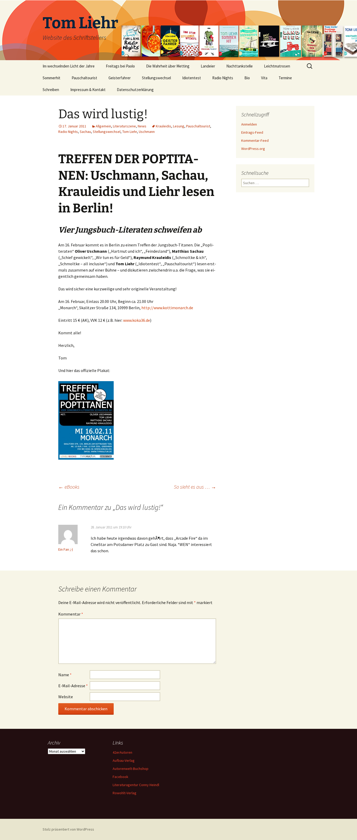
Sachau (85, 131)
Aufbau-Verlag (124, 760)
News (142, 126)
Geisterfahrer (119, 77)
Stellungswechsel (156, 77)
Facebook (120, 776)
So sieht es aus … (195, 486)
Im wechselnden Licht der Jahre (69, 66)
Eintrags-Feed (252, 132)
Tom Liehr (129, 131)
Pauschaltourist (84, 77)
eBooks (68, 486)
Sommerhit (51, 77)
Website (65, 696)
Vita (264, 77)
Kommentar (70, 614)
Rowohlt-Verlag (124, 793)
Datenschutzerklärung (135, 89)
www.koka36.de (136, 320)
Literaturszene (124, 126)
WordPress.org (253, 148)
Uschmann (147, 131)
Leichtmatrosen (277, 66)
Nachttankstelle (239, 66)
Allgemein (103, 126)
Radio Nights (222, 77)
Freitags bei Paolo (120, 66)
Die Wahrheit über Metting (167, 66)
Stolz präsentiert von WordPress (68, 829)
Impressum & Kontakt (88, 89)
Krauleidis (163, 126)
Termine (285, 77)
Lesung (178, 126)
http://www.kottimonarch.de (167, 307)
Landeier (208, 66)
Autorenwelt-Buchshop (130, 768)
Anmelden (249, 124)
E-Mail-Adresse (73, 685)
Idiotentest (191, 77)
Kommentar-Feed (255, 140)
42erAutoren (122, 752)
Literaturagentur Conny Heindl (136, 784)
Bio (247, 77)
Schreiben (51, 89)
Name (65, 674)
